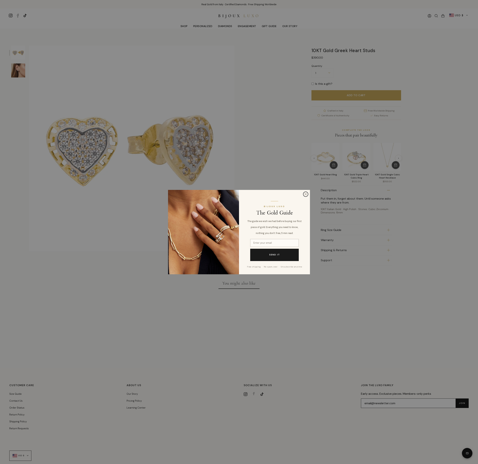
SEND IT (274, 254)
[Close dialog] (305, 194)
